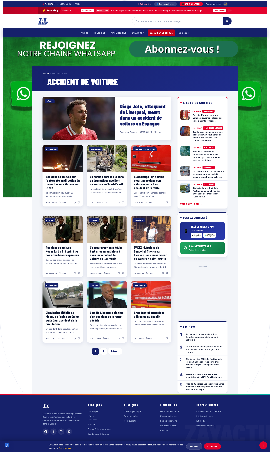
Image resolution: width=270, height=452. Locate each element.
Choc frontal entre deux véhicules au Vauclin (149, 314)
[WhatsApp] (69, 431)
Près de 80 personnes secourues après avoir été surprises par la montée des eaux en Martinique (111, 10)
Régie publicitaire (168, 420)
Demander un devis (205, 425)
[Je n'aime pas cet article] (79, 202)
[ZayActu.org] (43, 21)
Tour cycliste (130, 420)
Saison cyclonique (161, 32)
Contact (183, 32)
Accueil (45, 73)
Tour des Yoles (131, 416)
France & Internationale (99, 429)
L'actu (91, 416)
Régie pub (100, 32)
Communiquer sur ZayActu (208, 411)
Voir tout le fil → (191, 204)
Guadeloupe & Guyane (98, 433)
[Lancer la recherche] (227, 21)
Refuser (194, 446)
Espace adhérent (168, 416)
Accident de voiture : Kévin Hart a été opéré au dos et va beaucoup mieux (62, 251)
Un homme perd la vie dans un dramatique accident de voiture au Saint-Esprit (107, 180)
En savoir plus (65, 448)
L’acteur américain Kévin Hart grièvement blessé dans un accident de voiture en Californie (106, 253)
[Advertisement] (202, 291)
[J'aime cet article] (75, 202)
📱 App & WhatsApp (191, 4)
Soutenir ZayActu (168, 425)
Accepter (212, 446)
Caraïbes (92, 419)
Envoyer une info (213, 4)
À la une (91, 424)
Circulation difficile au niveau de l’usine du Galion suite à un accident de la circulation (62, 318)
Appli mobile (119, 32)
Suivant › (115, 351)
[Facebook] (45, 431)
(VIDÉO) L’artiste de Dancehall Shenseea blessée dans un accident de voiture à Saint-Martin (150, 253)
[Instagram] (61, 431)
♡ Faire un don (144, 4)
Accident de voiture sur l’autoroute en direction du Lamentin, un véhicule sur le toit (63, 182)
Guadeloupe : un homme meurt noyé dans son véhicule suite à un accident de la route (149, 182)
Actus (84, 32)
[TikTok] (53, 431)
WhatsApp (138, 32)
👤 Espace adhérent (165, 4)
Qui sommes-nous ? (169, 411)
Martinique (93, 411)
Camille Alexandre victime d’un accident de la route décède (106, 316)
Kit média (200, 420)
